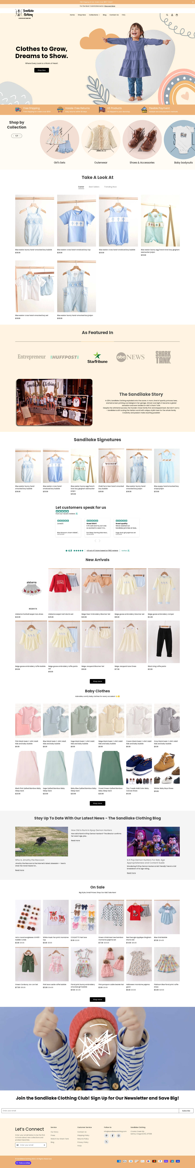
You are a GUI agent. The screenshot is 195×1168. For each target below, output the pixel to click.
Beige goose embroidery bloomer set (129, 614)
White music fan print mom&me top (56, 938)
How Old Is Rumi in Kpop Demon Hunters (91, 830)
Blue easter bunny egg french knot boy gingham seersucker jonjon (160, 251)
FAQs (79, 1146)
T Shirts (59, 162)
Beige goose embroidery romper (161, 614)
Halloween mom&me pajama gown (138, 985)
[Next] (19, 136)
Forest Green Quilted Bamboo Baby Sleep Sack (110, 789)
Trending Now (110, 186)
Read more (19, 870)
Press (53, 1135)
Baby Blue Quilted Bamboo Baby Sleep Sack (83, 789)
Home (72, 15)
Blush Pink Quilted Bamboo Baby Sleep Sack (28, 789)
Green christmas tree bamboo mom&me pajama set (111, 938)
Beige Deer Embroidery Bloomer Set (96, 614)
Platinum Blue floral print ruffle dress (166, 985)
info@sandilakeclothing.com (115, 1131)
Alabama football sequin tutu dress (29, 614)
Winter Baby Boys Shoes (163, 788)
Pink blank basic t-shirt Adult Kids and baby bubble (26, 742)
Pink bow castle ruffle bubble (54, 984)
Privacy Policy (82, 1142)
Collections (93, 15)
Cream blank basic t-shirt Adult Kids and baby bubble (139, 742)
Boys (142, 162)
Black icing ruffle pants (157, 666)
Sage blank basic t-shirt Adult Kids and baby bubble (82, 742)
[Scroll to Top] (191, 1157)
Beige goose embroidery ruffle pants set (63, 667)
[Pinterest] (106, 1135)
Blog (104, 15)
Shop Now (82, 15)
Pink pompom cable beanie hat (111, 984)
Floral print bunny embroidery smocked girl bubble (83, 985)
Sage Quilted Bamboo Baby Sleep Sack (54, 789)
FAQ (123, 15)
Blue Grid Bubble (160, 937)
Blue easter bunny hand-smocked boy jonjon (75, 315)
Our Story (54, 1132)
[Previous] (13, 136)
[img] (98, 511)
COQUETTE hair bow (79, 937)
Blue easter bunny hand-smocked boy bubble (33, 250)
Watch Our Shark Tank (60, 1139)
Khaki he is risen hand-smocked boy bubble (111, 487)
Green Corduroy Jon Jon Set (26, 984)
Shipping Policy (83, 1135)
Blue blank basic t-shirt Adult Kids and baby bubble (54, 742)
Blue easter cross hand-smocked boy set (31, 315)
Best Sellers (94, 186)
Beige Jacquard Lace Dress (125, 666)
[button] (176, 15)
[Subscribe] (44, 1145)
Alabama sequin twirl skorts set (60, 614)
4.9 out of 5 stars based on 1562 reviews (102, 550)
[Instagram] (118, 1135)
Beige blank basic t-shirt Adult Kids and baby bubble (111, 742)
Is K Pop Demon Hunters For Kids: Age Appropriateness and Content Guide (146, 861)
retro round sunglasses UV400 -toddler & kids (28, 938)
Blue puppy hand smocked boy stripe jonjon (166, 487)
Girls (100, 162)
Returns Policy (83, 1139)
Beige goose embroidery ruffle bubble (30, 666)
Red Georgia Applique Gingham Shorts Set (138, 938)
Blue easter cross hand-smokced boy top (73, 250)
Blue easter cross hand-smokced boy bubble (117, 250)
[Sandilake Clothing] (24, 14)
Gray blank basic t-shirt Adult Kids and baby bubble (166, 742)
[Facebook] (112, 1135)
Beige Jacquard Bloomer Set (93, 666)
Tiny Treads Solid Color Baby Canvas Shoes (137, 789)
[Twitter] (106, 1141)
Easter (81, 186)
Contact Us (114, 15)
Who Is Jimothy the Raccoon (29, 860)
